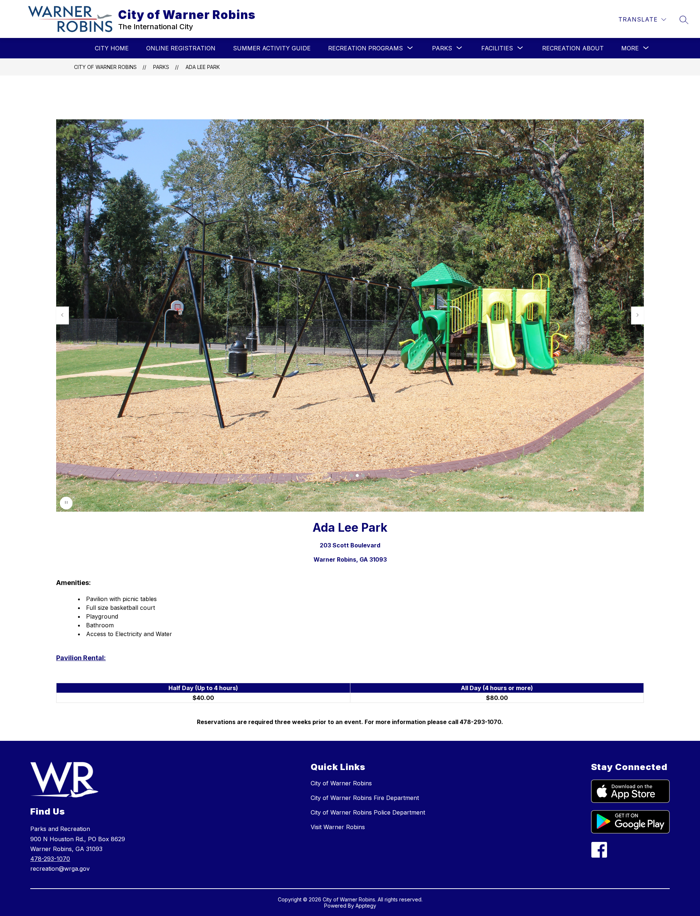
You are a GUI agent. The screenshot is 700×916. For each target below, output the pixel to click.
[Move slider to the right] (637, 315)
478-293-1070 (50, 858)
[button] (351, 475)
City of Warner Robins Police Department (368, 812)
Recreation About (573, 48)
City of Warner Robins (105, 67)
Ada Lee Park (203, 67)
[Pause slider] (66, 503)
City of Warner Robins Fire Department (365, 797)
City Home (112, 48)
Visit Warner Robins (338, 827)
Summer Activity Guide (272, 48)
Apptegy (365, 905)
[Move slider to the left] (62, 315)
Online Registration (180, 48)
